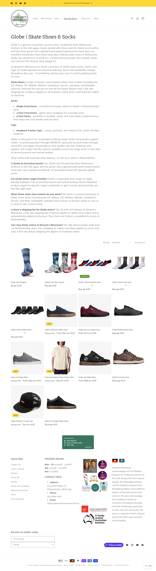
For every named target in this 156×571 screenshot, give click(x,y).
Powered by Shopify (54, 565)
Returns (14, 473)
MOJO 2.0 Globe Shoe (120, 377)
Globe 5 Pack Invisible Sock (89, 282)
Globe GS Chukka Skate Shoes (57, 421)
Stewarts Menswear (40, 565)
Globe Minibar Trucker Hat (22, 421)
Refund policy (68, 565)
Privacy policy (81, 565)
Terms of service (93, 565)
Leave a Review (17, 469)
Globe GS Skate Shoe (19, 377)
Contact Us (16, 464)
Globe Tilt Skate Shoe (87, 377)
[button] (57, 18)
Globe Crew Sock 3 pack (54, 282)
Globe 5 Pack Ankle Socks (21, 330)
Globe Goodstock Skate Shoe (56, 330)
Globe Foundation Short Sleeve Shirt (59, 377)
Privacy (14, 482)
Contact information (122, 565)
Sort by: (106, 242)
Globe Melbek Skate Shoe (122, 330)
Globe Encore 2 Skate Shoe (89, 330)
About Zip (15, 477)
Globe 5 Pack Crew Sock (121, 282)
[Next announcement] (104, 3)
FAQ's (13, 495)
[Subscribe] (52, 545)
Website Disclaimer (19, 490)
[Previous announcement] (52, 3)
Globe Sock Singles (18, 282)
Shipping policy (107, 565)
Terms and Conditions (20, 486)
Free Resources (17, 499)
